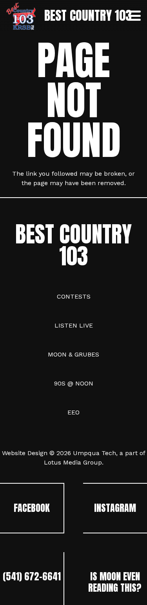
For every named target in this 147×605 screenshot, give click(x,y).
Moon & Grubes (73, 354)
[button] (134, 15)
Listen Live (73, 325)
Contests (74, 296)
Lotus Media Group (73, 462)
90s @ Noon (73, 383)
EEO (73, 412)
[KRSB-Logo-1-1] (21, 16)
